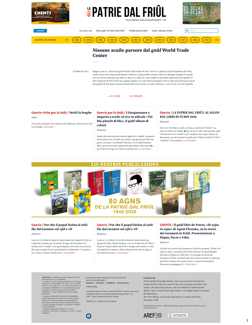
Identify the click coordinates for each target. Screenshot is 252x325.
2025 (88, 40)
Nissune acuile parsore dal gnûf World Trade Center (141, 53)
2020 (148, 40)
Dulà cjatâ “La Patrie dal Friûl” (110, 30)
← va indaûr (114, 95)
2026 (77, 40)
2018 (171, 40)
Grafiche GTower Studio (106, 301)
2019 (159, 40)
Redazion (90, 283)
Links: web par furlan (162, 30)
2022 (124, 40)
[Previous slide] (67, 40)
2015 (207, 40)
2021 (136, 40)
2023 (112, 40)
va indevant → (137, 95)
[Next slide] (216, 40)
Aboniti (40, 30)
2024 (100, 40)
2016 (195, 40)
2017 (183, 40)
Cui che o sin (86, 30)
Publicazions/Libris (138, 30)
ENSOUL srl (91, 301)
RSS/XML (100, 283)
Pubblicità (111, 283)
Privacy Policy (123, 283)
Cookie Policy (91, 286)
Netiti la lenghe (62, 113)
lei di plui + (49, 127)
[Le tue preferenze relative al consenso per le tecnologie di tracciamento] (247, 320)
